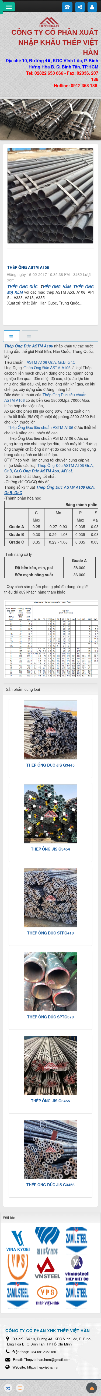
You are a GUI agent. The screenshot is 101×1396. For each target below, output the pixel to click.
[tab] (11, 336)
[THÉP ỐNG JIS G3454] (50, 813)
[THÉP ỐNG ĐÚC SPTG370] (50, 981)
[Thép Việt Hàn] (50, 21)
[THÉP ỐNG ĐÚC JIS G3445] (50, 730)
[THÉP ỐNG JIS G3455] (50, 1065)
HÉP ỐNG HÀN (57, 286)
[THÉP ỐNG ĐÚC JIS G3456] (50, 1149)
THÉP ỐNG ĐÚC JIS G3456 (50, 1184)
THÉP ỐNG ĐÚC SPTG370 (50, 1016)
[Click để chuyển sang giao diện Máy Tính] (20, 1388)
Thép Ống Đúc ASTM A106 (47, 367)
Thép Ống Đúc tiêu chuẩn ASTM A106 (45, 397)
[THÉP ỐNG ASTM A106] (51, 195)
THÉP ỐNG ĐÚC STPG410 (50, 933)
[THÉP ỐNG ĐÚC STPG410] (50, 897)
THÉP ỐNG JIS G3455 (50, 1100)
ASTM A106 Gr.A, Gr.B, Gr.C (51, 362)
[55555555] (50, 119)
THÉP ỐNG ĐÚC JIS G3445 (50, 765)
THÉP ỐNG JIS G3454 (50, 849)
